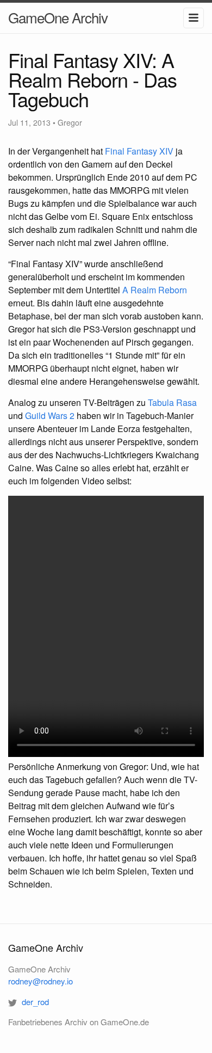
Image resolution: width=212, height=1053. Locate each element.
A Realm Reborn (154, 290)
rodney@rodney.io (40, 981)
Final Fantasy (139, 151)
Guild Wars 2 (49, 415)
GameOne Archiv (58, 17)
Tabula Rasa (172, 402)
